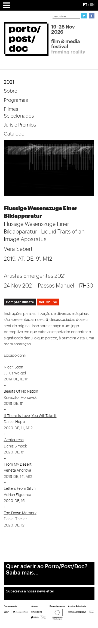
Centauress (14, 440)
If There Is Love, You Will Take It (30, 416)
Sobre (10, 91)
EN (92, 4)
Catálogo (14, 133)
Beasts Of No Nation (21, 391)
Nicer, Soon (13, 367)
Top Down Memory (20, 513)
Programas (16, 100)
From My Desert (18, 464)
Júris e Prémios (20, 124)
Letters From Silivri (20, 489)
